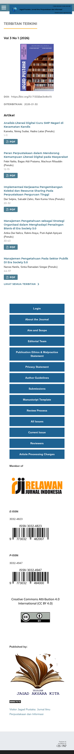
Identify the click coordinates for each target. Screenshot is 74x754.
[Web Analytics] (15, 702)
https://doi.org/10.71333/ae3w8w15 (31, 96)
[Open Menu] (4, 7)
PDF (12, 141)
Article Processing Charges (37, 454)
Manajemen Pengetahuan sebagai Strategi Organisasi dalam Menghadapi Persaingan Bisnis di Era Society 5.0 (34, 224)
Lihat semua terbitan (20, 283)
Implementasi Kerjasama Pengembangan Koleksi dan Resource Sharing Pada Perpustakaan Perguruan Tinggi (33, 190)
